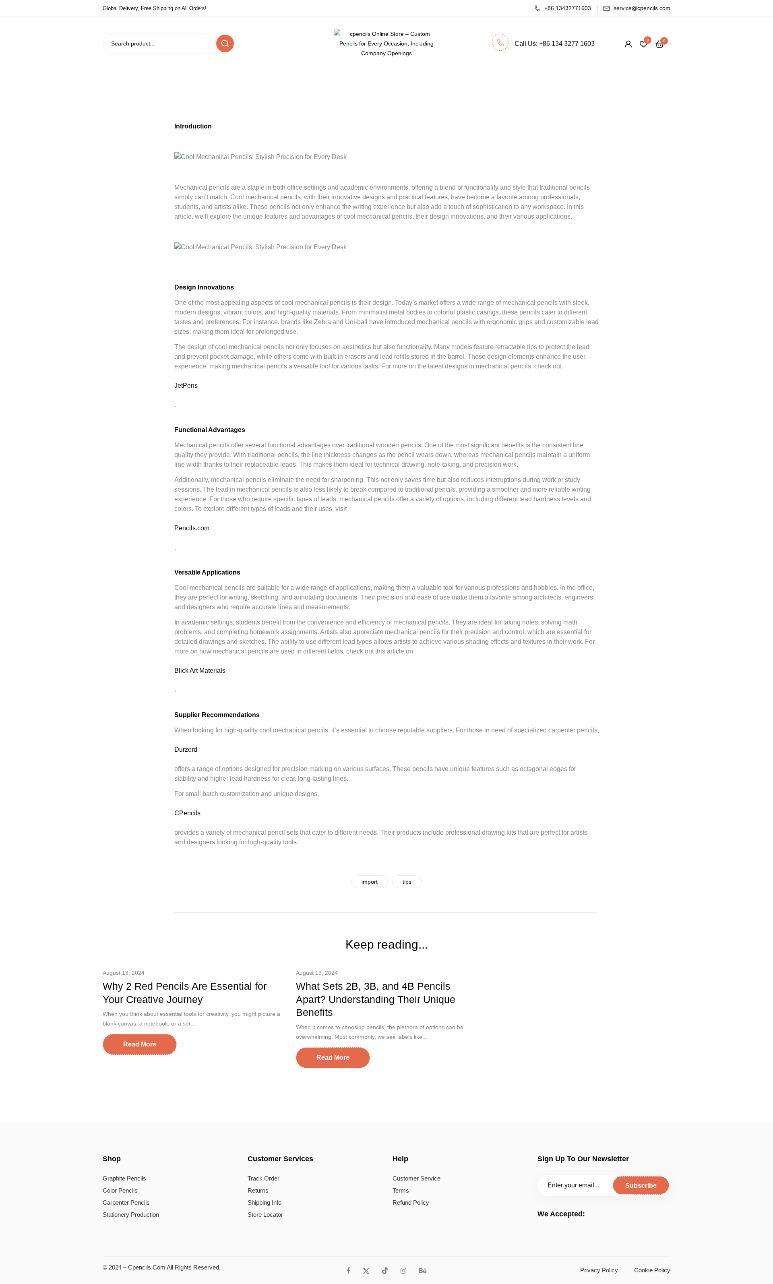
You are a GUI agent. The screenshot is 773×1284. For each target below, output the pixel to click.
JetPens (186, 385)
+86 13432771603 (567, 8)
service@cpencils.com (642, 8)
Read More (139, 1044)
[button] (659, 44)
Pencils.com (191, 528)
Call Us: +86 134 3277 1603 (555, 43)
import (370, 882)
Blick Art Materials (199, 670)
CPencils (187, 813)
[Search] (225, 43)
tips (407, 882)
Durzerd (185, 749)
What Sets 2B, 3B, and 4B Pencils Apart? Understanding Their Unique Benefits (375, 999)
